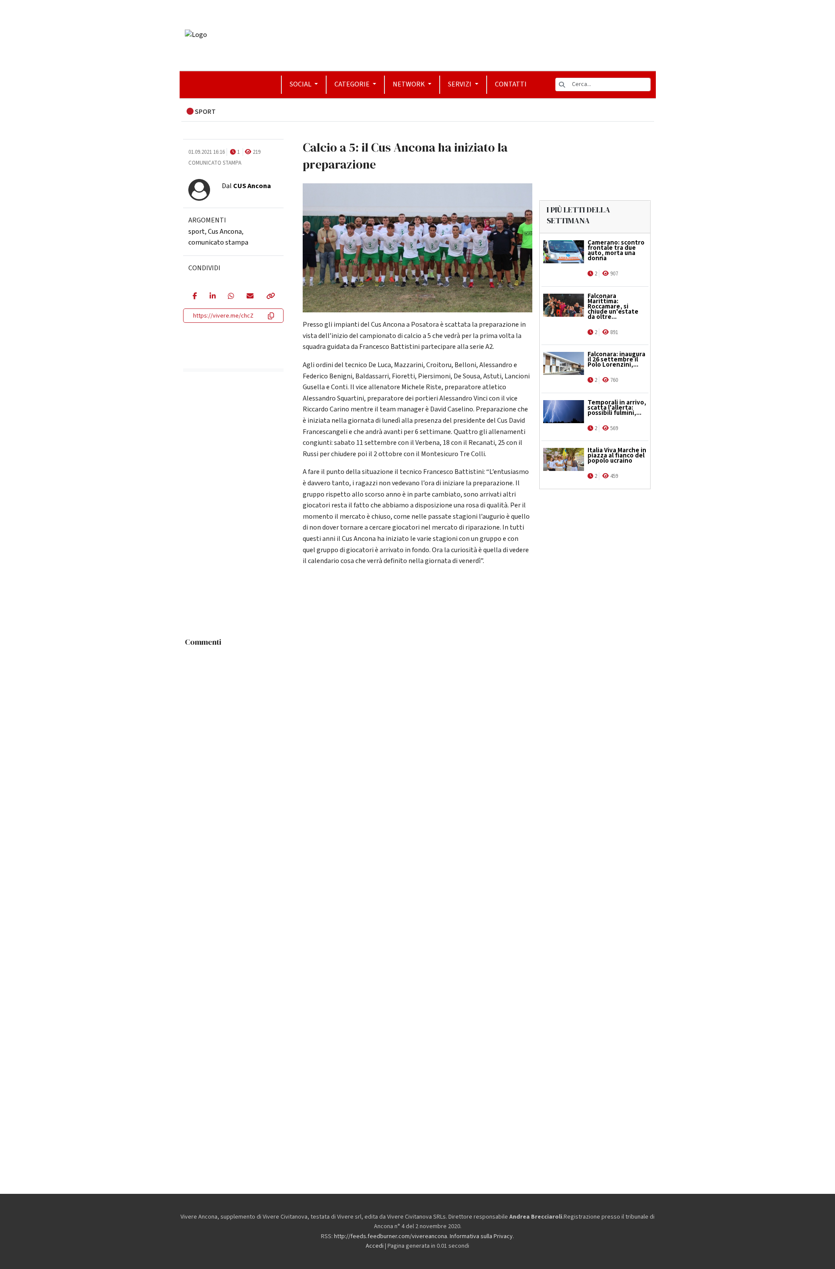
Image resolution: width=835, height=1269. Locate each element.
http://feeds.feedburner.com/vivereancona (390, 1236)
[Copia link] (270, 297)
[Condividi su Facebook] (194, 297)
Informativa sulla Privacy (481, 1236)
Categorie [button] (352, 84)
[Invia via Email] (249, 297)
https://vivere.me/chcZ (223, 315)
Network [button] (409, 84)
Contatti (511, 84)
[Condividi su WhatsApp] (231, 297)
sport (196, 231)
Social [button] (301, 84)
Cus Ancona (225, 231)
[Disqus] (418, 759)
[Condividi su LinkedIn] (212, 297)
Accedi (375, 1246)
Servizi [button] (460, 84)
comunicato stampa (218, 242)
